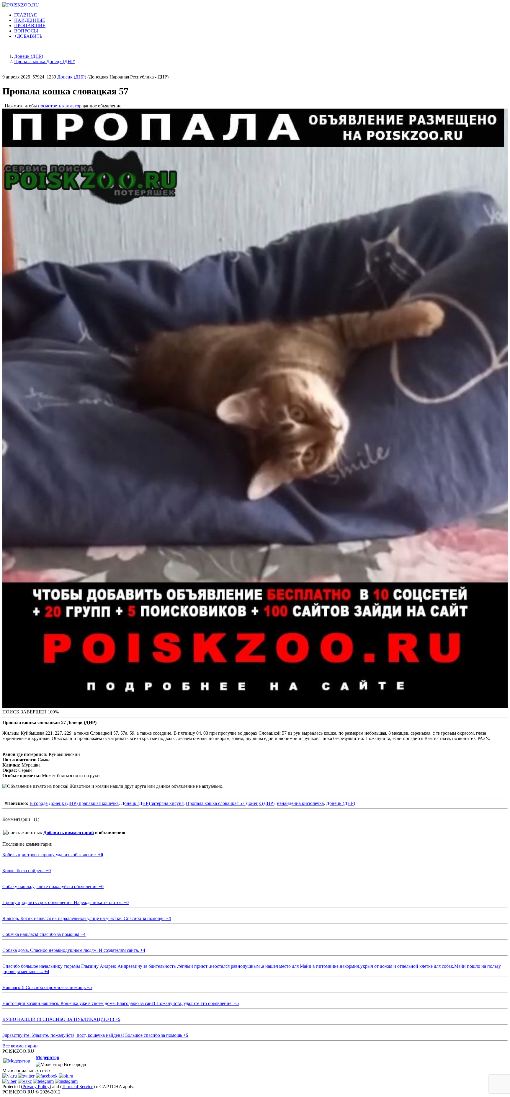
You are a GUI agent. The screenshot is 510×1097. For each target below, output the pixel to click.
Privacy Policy (36, 1086)
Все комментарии (20, 1045)
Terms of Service (77, 1086)
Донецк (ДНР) (71, 76)
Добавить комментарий (68, 832)
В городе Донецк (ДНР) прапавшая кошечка (74, 803)
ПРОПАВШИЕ (29, 25)
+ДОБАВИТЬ (28, 36)
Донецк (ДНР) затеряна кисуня (152, 803)
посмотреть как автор (59, 105)
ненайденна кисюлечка (300, 803)
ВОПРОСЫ (26, 30)
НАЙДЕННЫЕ (29, 20)
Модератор (47, 1057)
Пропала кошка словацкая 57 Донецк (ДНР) (230, 803)
